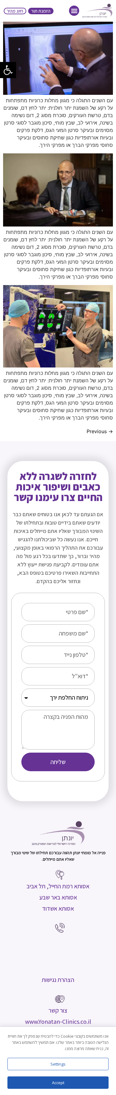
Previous (100, 431)
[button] (8, 70)
